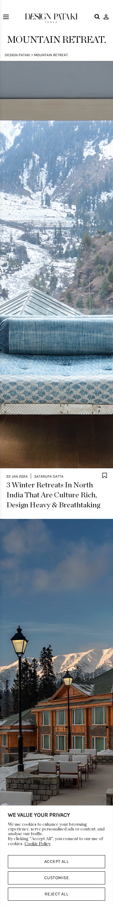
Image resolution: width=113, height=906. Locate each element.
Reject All (57, 894)
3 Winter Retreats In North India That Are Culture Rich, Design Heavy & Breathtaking (53, 495)
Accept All (56, 861)
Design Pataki (17, 55)
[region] (56, 855)
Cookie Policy (37, 844)
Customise (56, 877)
